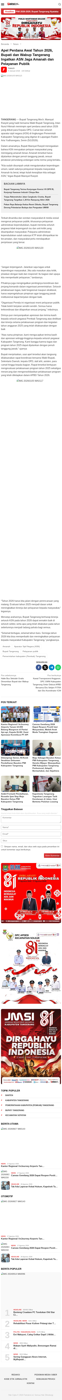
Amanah (6, 646)
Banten (9, 1095)
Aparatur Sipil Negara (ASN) (27, 646)
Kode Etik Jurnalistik (15, 1379)
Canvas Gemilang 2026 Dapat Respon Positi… (34, 1175)
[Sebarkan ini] (39, 667)
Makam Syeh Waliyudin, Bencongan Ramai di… (34, 1346)
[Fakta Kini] (31, 4)
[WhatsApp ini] (58, 667)
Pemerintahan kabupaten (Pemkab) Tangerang (24, 656)
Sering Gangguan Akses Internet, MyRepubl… (30, 1358)
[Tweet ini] (45, 667)
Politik (16, 1332)
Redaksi (16, 1375)
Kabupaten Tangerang (17, 1100)
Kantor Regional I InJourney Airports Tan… (22, 1166)
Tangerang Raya (28, 1332)
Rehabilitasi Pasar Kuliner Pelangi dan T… (34, 1323)
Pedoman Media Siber (45, 1375)
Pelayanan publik (30, 651)
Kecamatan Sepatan (15, 1115)
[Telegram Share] (52, 667)
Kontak (30, 1383)
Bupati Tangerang (11, 651)
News (3, 1164)
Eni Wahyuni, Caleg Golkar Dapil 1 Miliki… (34, 1334)
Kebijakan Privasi (45, 1379)
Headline (15, 1184)
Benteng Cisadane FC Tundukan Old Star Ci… (34, 1313)
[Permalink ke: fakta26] (4, 70)
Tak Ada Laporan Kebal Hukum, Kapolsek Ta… (34, 1186)
